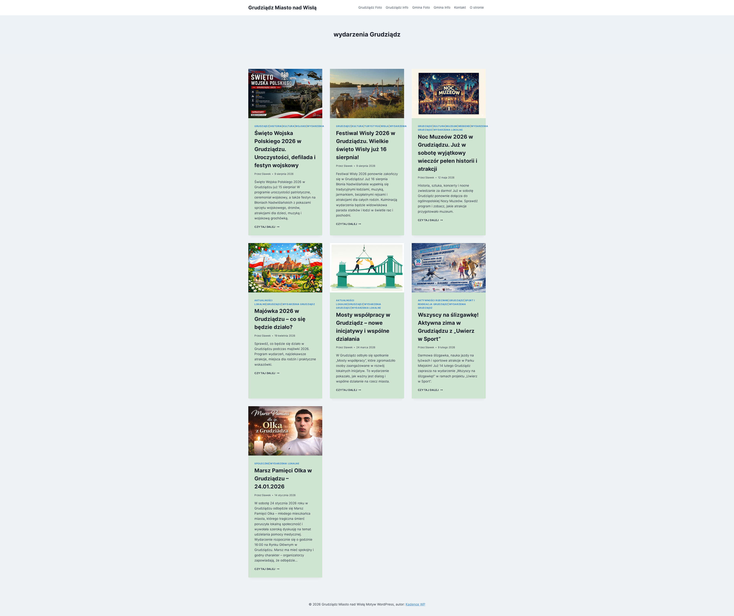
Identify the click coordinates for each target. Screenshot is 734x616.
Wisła (385, 126)
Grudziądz (261, 126)
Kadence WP (415, 604)
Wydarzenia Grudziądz (299, 304)
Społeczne (261, 463)
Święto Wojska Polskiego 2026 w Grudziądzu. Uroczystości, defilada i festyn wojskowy (285, 149)
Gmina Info (442, 7)
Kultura (288, 126)
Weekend (464, 126)
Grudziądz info (397, 7)
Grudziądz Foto (370, 7)
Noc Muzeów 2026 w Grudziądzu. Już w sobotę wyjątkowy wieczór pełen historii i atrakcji (447, 152)
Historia (276, 126)
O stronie (477, 7)
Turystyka (372, 126)
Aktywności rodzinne (433, 300)
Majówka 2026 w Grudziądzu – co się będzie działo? (279, 319)
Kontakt (460, 7)
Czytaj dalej (266, 226)
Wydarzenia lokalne (448, 129)
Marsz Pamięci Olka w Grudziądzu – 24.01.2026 (283, 478)
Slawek (266, 173)
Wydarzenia (315, 126)
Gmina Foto (421, 7)
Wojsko (300, 126)
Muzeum (451, 126)
